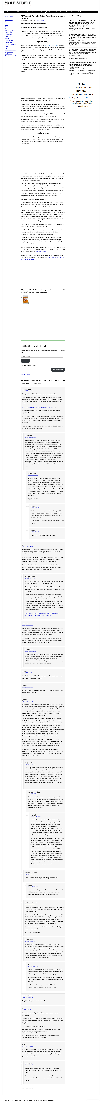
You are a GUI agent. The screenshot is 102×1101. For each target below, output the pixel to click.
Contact (80, 12)
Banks (6, 25)
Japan (6, 46)
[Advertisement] (69, 4)
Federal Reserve (31, 12)
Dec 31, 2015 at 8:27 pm (27, 701)
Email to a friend (25, 374)
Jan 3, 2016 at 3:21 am (30, 1064)
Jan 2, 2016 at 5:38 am (35, 816)
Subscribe (25, 361)
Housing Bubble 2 (46, 12)
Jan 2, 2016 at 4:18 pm (30, 941)
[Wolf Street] (18, 5)
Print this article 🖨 (58, 369)
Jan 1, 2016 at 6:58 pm (33, 886)
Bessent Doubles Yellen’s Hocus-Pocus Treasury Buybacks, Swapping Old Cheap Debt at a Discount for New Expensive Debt (82, 65)
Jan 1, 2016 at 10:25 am (27, 997)
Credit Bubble (8, 32)
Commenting (69, 12)
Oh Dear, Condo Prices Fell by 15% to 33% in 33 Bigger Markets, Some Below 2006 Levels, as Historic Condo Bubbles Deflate (82, 36)
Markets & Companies (10, 50)
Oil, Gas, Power (9, 52)
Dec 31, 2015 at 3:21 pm (27, 390)
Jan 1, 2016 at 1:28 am (30, 578)
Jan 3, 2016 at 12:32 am (33, 966)
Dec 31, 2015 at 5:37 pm (30, 437)
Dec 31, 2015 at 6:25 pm (27, 687)
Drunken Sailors (9, 36)
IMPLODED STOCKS (10, 17)
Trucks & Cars (8, 54)
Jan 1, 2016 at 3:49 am (30, 764)
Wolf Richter (18, 12)
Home (8, 12)
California (7, 27)
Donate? (58, 12)
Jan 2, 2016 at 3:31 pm (35, 507)
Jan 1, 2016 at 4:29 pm (33, 793)
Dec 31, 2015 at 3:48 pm (27, 546)
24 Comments (40, 20)
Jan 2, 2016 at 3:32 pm (35, 531)
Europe (7, 38)
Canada (7, 29)
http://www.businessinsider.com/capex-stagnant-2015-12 (38, 407)
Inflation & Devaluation (11, 44)
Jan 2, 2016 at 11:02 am (27, 1046)
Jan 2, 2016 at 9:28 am (30, 904)
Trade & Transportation (11, 55)
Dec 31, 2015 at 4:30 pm (27, 672)
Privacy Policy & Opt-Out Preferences (45, 1100)
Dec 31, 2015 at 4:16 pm (27, 625)
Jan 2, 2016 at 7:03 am (27, 1009)
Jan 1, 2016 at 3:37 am (33, 475)
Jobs (6, 48)
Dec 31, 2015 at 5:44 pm (30, 651)
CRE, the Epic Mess (10, 30)
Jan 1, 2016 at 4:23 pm (30, 874)
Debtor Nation (8, 34)
